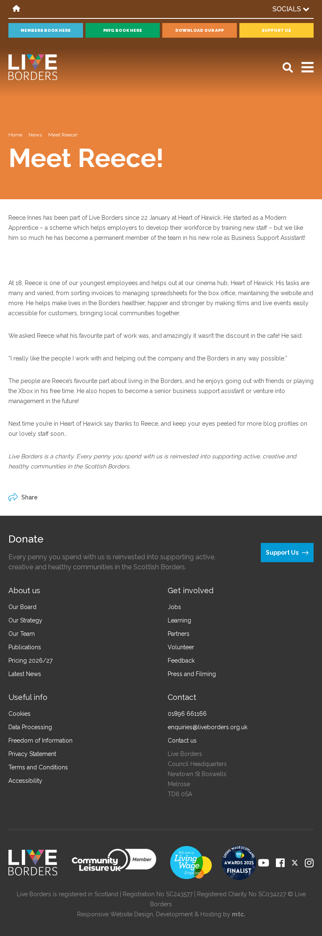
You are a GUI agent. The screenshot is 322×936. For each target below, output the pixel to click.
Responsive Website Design (115, 914)
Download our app (199, 30)
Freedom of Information (40, 740)
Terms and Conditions (38, 767)
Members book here (46, 30)
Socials (288, 9)
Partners (179, 633)
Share (29, 497)
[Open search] (288, 67)
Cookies (19, 713)
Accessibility (25, 780)
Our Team (21, 633)
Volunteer (181, 647)
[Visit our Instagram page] (309, 863)
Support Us (276, 30)
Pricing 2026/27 (30, 660)
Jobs (174, 607)
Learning (179, 620)
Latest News (24, 674)
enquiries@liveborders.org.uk (207, 727)
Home (15, 135)
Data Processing (30, 727)
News (35, 135)
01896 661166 (187, 713)
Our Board (22, 607)
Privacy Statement (32, 754)
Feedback (181, 660)
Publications (24, 647)
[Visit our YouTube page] (263, 863)
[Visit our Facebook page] (280, 863)
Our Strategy (25, 620)
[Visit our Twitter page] (294, 863)
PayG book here (122, 30)
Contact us (182, 740)
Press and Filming (192, 674)
